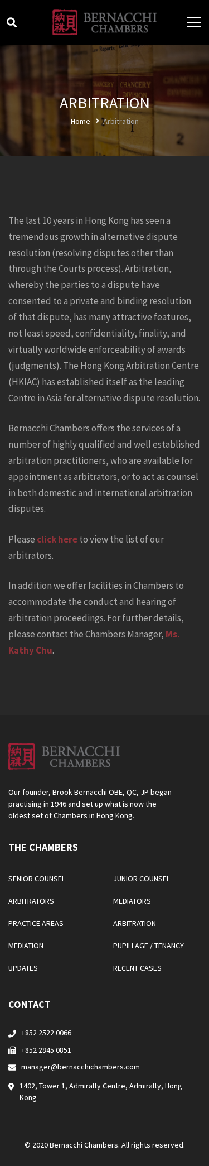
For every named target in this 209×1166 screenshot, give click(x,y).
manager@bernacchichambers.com (80, 1067)
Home (80, 121)
